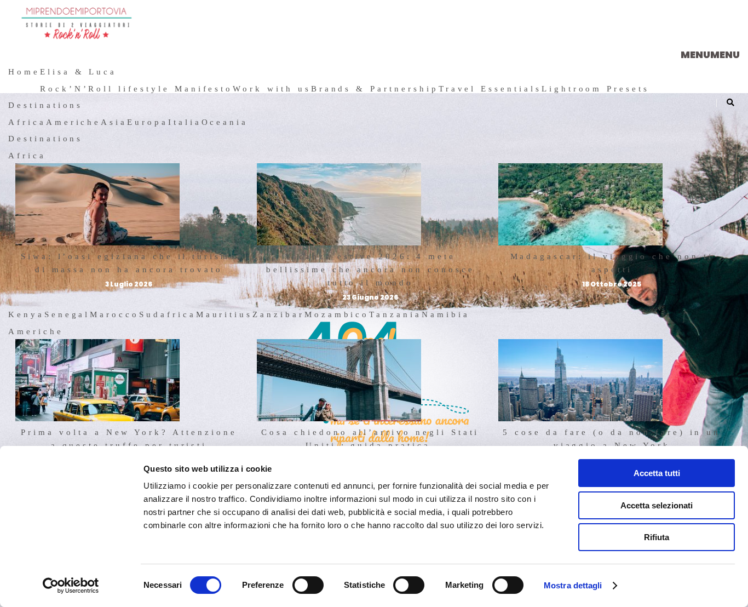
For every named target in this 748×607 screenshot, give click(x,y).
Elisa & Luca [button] (78, 71)
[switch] (308, 585)
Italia (185, 122)
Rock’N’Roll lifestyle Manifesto (136, 88)
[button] (710, 54)
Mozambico (337, 314)
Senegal (67, 314)
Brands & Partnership (375, 88)
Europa (147, 122)
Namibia (446, 314)
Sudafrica (167, 314)
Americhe (73, 122)
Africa (27, 122)
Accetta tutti (657, 473)
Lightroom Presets (595, 88)
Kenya (26, 314)
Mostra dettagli (573, 585)
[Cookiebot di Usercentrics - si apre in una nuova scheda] (71, 585)
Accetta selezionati (656, 505)
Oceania (225, 122)
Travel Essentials (490, 88)
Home (24, 71)
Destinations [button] (45, 105)
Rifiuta (656, 537)
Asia (114, 122)
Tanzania (395, 314)
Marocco (114, 314)
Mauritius (224, 314)
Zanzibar (278, 314)
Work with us (271, 88)
